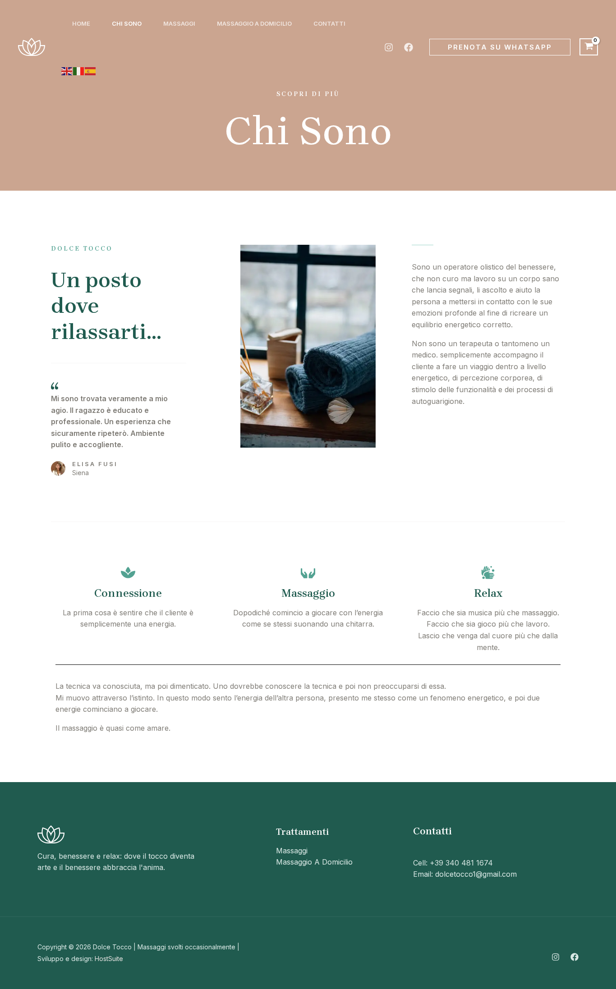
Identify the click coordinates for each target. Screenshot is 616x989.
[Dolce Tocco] (31, 45)
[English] (67, 70)
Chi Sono (127, 23)
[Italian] (79, 70)
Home (81, 23)
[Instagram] (388, 47)
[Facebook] (408, 47)
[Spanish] (91, 70)
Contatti (329, 23)
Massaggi (179, 23)
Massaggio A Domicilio (254, 23)
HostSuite (109, 958)
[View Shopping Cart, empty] (588, 46)
